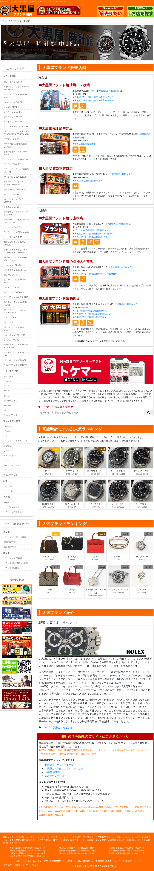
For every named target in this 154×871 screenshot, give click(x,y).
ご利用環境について (130, 861)
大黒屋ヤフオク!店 (55, 775)
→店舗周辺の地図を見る (109, 90)
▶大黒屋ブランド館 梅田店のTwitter (89, 317)
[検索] (148, 412)
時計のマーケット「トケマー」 (62, 764)
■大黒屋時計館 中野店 (55, 128)
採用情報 (53, 861)
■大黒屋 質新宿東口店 (55, 168)
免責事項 (100, 861)
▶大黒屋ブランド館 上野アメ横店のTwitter (93, 100)
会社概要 (32, 861)
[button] (148, 42)
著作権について (112, 861)
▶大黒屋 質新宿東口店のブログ (87, 181)
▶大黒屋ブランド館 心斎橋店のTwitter (90, 237)
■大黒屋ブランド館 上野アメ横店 (64, 85)
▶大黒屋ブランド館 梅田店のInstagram (91, 314)
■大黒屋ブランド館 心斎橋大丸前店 (66, 261)
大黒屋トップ (20, 861)
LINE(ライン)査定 (59, 840)
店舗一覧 (41, 861)
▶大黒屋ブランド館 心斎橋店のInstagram (92, 233)
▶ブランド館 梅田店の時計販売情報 (89, 310)
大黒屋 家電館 (52, 772)
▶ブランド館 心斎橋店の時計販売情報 (90, 230)
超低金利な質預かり (136, 840)
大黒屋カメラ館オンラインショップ (64, 768)
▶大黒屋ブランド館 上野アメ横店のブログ (92, 97)
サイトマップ (32, 865)
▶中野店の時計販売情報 (83, 144)
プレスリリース (69, 861)
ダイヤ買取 (100, 840)
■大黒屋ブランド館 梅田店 (59, 298)
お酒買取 (112, 840)
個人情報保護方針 (86, 861)
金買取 (90, 840)
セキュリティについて (14, 865)
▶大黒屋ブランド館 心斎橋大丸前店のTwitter (94, 273)
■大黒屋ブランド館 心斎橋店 (61, 218)
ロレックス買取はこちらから (56, 727)
